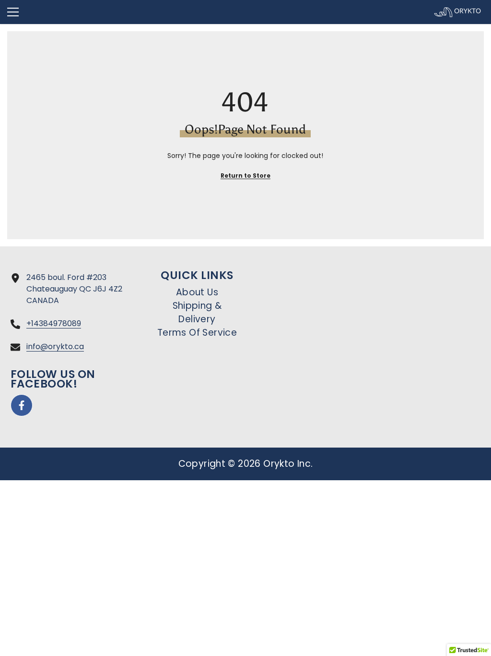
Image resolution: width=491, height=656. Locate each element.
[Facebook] (22, 405)
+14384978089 (53, 323)
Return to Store (245, 175)
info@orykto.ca (55, 346)
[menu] (13, 12)
